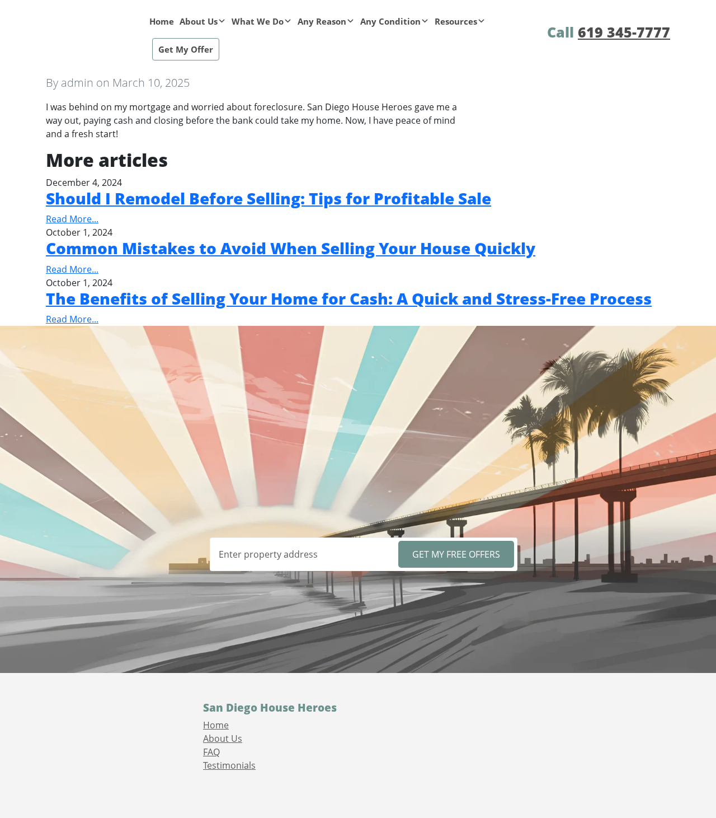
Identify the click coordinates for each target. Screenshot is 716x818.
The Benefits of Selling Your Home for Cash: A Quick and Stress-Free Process (349, 298)
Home (161, 21)
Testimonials (229, 765)
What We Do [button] (258, 21)
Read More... (72, 219)
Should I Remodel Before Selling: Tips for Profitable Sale (268, 198)
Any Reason (322, 21)
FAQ (211, 752)
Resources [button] (456, 21)
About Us (199, 21)
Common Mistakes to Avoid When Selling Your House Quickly (290, 248)
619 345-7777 (624, 31)
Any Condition (390, 21)
